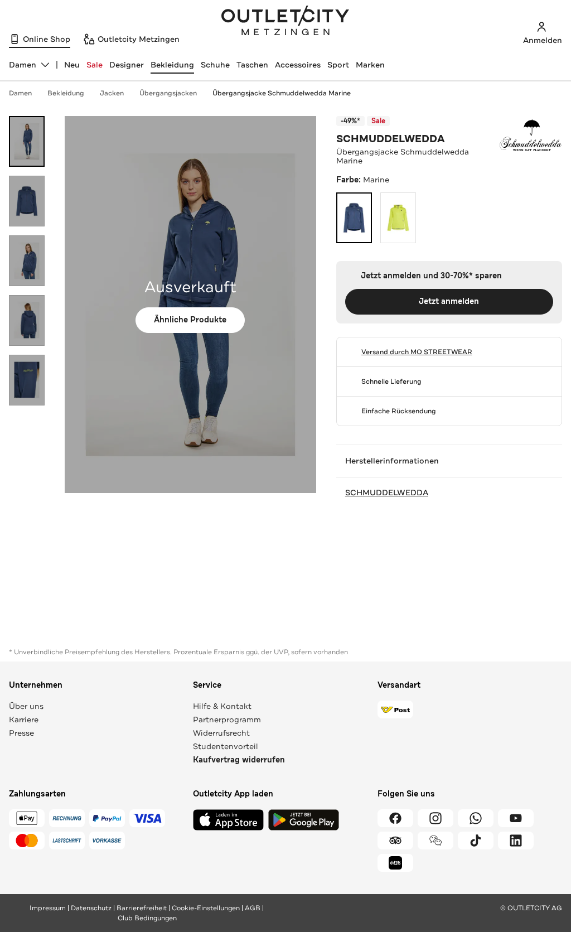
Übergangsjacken (168, 93)
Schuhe (215, 65)
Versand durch (416, 351)
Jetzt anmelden (449, 301)
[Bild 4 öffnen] (27, 320)
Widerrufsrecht (221, 733)
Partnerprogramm (227, 719)
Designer (126, 65)
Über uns (26, 706)
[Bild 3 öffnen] (27, 260)
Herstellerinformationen (392, 461)
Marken (370, 65)
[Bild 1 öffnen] (27, 141)
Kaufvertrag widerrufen (239, 760)
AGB (252, 908)
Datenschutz (91, 908)
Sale (94, 65)
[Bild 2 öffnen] (27, 201)
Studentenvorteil (225, 746)
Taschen (252, 65)
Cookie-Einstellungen (206, 908)
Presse (21, 733)
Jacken (112, 93)
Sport (338, 65)
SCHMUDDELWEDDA (390, 139)
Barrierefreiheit (142, 908)
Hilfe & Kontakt (222, 706)
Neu (72, 65)
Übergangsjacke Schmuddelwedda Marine (281, 93)
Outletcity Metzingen (285, 21)
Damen (20, 93)
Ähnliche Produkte (190, 320)
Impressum (48, 908)
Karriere (23, 719)
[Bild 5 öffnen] (27, 380)
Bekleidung (172, 65)
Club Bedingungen (147, 918)
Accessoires (298, 65)
